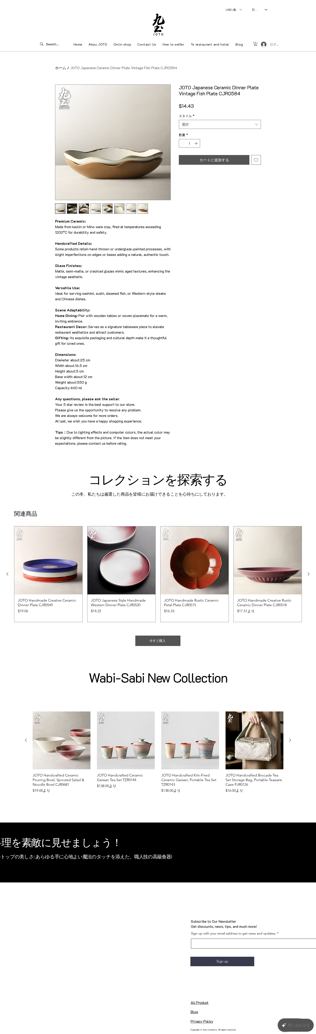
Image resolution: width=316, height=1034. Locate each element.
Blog (194, 1011)
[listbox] (234, 9)
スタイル (187, 116)
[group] (158, 574)
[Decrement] (182, 143)
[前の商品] (7, 574)
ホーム (60, 67)
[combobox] (220, 124)
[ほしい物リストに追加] (256, 160)
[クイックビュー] (48, 560)
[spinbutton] (189, 143)
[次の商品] (308, 574)
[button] (234, 9)
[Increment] (196, 143)
